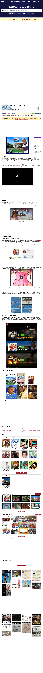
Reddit (35, 157)
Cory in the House (8, 433)
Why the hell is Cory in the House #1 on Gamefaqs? (34, 430)
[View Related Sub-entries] (16, 108)
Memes (24, 13)
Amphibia (24, 469)
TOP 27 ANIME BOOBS (9, 431)
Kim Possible (15, 469)
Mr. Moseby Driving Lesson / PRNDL (15, 459)
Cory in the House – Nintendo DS (30, 433)
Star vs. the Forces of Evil (15, 448)
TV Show (35, 142)
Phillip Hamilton (21, 109)
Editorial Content (31, 13)
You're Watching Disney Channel (6, 470)
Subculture (38, 137)
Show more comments (21, 565)
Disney (26, 158)
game (35, 149)
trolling (33, 291)
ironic (12, 161)
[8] (34, 244)
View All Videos (21, 511)
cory (38, 149)
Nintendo (10, 164)
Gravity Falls (6, 447)
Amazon (3, 246)
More (34, 1)
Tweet (13, 113)
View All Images (21, 536)
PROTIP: (3, 115)
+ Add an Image (37, 514)
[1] (35, 205)
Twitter (35, 158)
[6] (22, 428)
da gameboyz (36, 154)
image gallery (14, 115)
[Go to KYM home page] (3, 1)
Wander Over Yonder (33, 469)
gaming (14, 242)
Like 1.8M (38, 113)
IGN (4, 243)
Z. (18, 110)
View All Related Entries (21, 472)
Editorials (29, 1)
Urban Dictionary (36, 159)
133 (38, 108)
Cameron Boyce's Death (24, 459)
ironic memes (36, 152)
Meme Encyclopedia (15, 1)
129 (38, 109)
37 (38, 107)
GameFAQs (27, 164)
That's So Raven (8, 430)
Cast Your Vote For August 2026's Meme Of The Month (21, 19)
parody (37, 149)
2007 (35, 144)
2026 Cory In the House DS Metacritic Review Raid (6, 486)
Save (9, 113)
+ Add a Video (38, 494)
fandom (14, 161)
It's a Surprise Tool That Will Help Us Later (24, 448)
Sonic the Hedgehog (10, 266)
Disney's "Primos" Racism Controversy (33, 448)
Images (19, 13)
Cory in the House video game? (9, 434)
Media (23, 1)
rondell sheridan (38, 153)
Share (4, 113)
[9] (22, 245)
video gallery (23, 115)
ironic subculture (38, 151)
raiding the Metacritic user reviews (17, 165)
